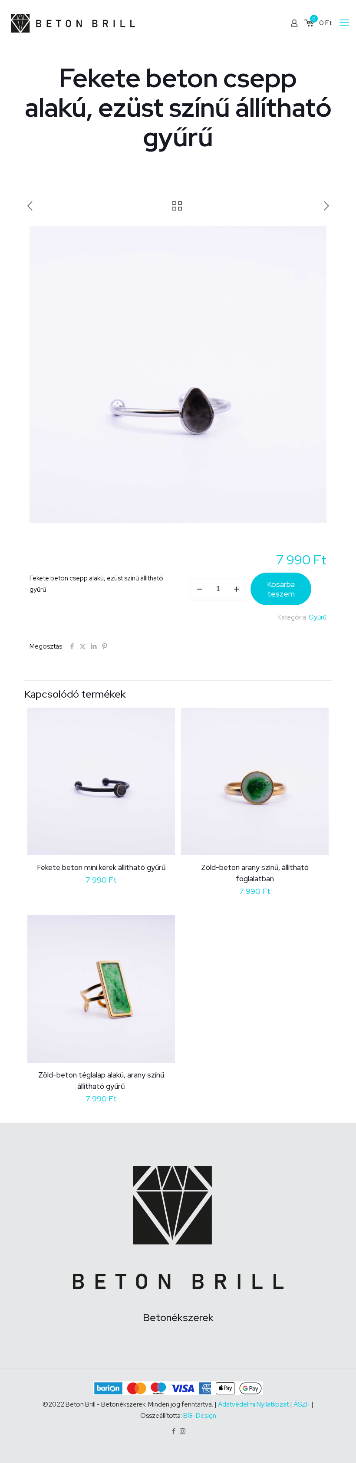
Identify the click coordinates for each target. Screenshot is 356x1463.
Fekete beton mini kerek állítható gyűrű (101, 867)
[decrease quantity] (199, 589)
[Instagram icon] (182, 1431)
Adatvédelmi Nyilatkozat (254, 1404)
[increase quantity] (236, 589)
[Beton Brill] (73, 23)
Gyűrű (317, 617)
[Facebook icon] (173, 1431)
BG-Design (199, 1415)
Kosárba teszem (281, 589)
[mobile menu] (344, 23)
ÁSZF (301, 1404)
